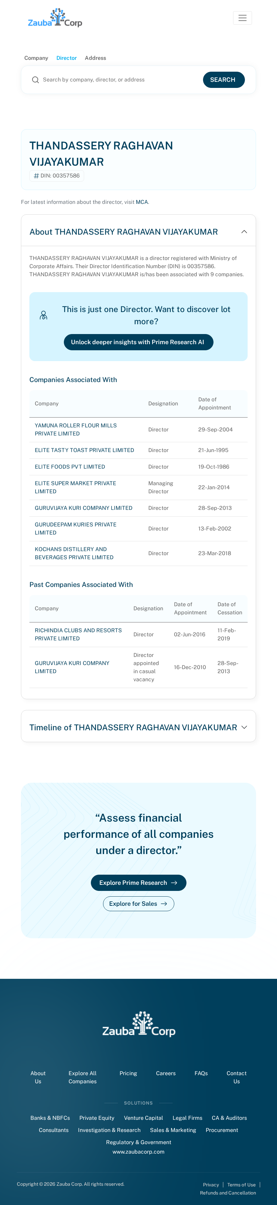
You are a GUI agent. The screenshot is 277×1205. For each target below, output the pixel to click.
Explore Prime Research (133, 882)
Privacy (211, 1184)
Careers (166, 1073)
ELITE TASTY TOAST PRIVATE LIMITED (84, 450)
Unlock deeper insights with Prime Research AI (137, 342)
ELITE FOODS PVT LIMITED (70, 467)
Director (66, 58)
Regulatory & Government (138, 1142)
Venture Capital (143, 1118)
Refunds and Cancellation (228, 1193)
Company (36, 58)
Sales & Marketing (173, 1130)
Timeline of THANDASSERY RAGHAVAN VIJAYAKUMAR (133, 727)
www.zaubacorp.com (138, 1152)
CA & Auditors (229, 1118)
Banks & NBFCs (50, 1118)
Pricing (128, 1073)
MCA (142, 202)
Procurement (222, 1130)
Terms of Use (241, 1184)
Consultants (54, 1130)
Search (222, 79)
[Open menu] (242, 18)
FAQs (201, 1073)
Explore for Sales (133, 903)
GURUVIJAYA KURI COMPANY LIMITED (83, 508)
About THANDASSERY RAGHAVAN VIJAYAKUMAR (123, 231)
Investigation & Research (109, 1130)
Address (95, 58)
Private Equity (97, 1118)
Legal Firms (187, 1118)
